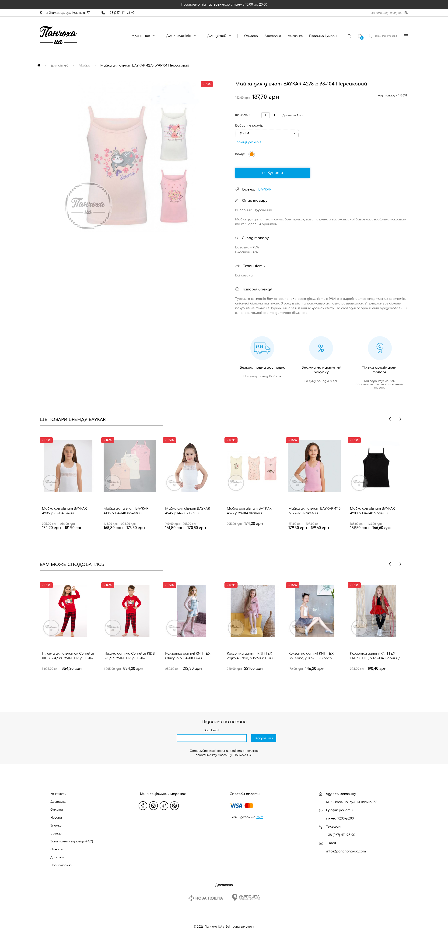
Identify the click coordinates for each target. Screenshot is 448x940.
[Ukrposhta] (246, 897)
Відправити (264, 738)
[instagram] (153, 805)
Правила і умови (323, 36)
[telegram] (164, 805)
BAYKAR (264, 189)
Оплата (251, 36)
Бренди (56, 833)
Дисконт (295, 36)
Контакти (58, 793)
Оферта (56, 849)
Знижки (56, 825)
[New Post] (205, 898)
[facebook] (143, 805)
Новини (56, 817)
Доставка (272, 36)
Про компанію (61, 865)
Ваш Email (211, 730)
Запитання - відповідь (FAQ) (71, 841)
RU (406, 12)
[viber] (174, 805)
